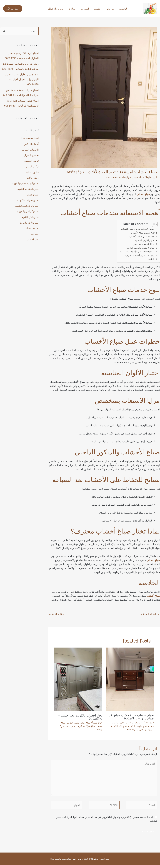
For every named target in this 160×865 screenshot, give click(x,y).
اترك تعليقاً (151, 177)
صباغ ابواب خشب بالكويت (130, 722)
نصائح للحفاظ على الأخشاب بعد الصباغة (136, 251)
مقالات (72, 8)
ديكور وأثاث (33, 177)
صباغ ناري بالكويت (145, 729)
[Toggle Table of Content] (153, 224)
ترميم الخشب (31, 161)
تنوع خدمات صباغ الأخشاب (142, 232)
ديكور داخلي (32, 172)
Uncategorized (30, 138)
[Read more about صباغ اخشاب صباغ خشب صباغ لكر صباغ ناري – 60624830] (130, 679)
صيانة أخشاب (32, 228)
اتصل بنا (85, 8)
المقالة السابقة (150, 614)
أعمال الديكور (32, 144)
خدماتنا (97, 8)
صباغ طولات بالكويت (137, 726)
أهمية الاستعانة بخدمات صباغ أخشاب (138, 228)
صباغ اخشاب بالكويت (28, 189)
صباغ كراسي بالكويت (28, 211)
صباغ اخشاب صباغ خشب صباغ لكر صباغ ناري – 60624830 (131, 716)
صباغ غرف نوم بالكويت (27, 205)
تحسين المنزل (31, 155)
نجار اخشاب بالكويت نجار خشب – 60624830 (80, 716)
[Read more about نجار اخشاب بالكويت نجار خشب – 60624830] (78, 679)
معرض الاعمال (55, 8)
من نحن (110, 8)
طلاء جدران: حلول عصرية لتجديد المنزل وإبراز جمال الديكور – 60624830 (22, 79)
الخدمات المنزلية (30, 149)
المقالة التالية (56, 614)
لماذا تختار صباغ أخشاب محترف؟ (140, 255)
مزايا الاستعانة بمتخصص (143, 244)
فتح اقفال (34, 234)
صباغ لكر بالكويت (119, 726)
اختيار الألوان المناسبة (145, 240)
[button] (12, 8)
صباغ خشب (138, 177)
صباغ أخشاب (77, 212)
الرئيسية (123, 8)
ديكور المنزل (32, 166)
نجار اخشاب (70, 726)
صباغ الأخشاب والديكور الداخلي (140, 247)
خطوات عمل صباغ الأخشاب (142, 236)
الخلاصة (151, 259)
